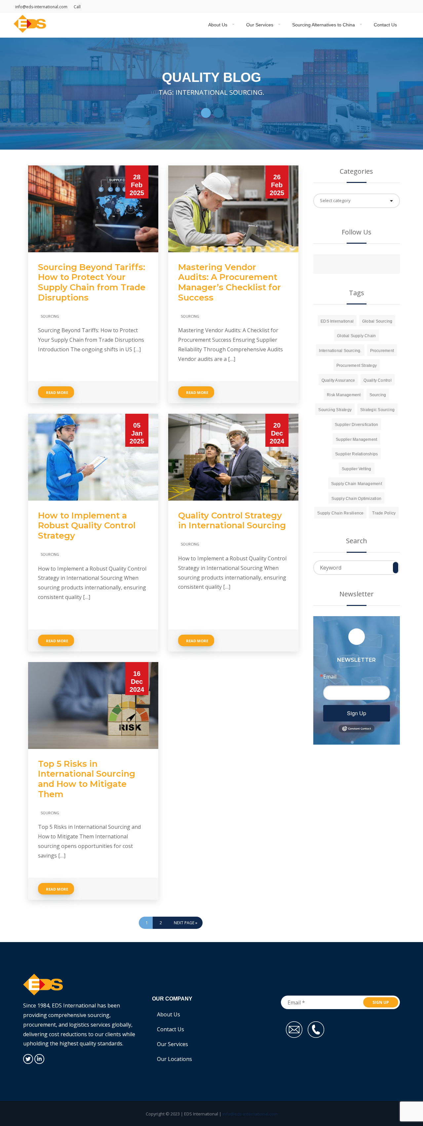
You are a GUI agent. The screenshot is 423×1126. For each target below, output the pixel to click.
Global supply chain (356, 336)
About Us (217, 24)
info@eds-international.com (41, 7)
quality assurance (338, 380)
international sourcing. (340, 350)
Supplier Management (356, 439)
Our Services (259, 24)
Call (77, 7)
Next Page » (185, 923)
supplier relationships (356, 454)
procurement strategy (356, 365)
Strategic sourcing (377, 409)
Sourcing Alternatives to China (323, 24)
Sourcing (50, 316)
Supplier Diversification (356, 424)
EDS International (337, 321)
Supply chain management (356, 483)
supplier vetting (356, 469)
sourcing (377, 395)
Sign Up (356, 713)
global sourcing (377, 321)
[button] (206, 113)
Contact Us (385, 24)
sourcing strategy (335, 409)
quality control (377, 380)
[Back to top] (409, 1091)
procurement (382, 350)
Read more (57, 392)
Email (329, 676)
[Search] (395, 567)
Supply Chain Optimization (356, 498)
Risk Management (344, 395)
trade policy (384, 513)
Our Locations (174, 1059)
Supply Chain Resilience (340, 513)
